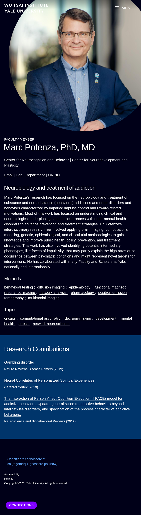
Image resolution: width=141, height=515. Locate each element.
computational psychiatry (41, 318)
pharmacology (83, 293)
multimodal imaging (44, 298)
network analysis (53, 293)
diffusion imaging (51, 287)
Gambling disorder (19, 362)
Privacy (8, 478)
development (106, 318)
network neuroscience (51, 324)
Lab (19, 175)
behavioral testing (19, 287)
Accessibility (11, 474)
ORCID (54, 175)
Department (35, 175)
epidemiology (80, 287)
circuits (10, 318)
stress (24, 324)
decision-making (78, 318)
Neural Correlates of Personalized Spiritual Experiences (49, 380)
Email (8, 175)
